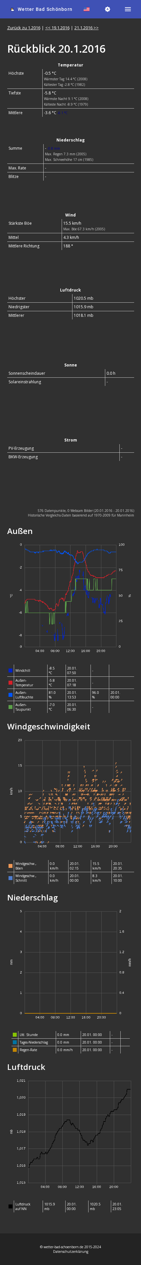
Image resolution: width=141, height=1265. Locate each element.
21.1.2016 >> (86, 28)
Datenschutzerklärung (70, 1251)
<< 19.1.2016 (57, 28)
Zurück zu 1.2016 (23, 28)
